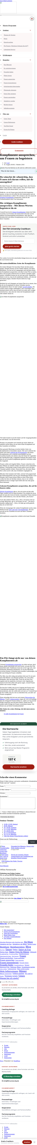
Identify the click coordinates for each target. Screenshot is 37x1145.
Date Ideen (2, 949)
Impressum (7, 1054)
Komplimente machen (28, 967)
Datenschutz (8, 1058)
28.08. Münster (8, 826)
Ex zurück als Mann (13, 954)
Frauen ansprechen (9, 79)
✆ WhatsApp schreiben (12, 995)
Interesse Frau (4, 967)
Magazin (6, 1047)
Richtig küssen (8, 104)
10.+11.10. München (10, 834)
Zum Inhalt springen (6, 1)
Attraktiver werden (9, 101)
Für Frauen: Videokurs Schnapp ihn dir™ (16, 46)
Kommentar (4, 796)
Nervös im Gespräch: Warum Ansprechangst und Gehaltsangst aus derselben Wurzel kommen (22, 856)
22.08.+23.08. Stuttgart (11, 824)
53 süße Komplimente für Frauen (14, 714)
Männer (23, 971)
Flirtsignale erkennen (10, 90)
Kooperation (16, 1027)
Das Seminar (7, 938)
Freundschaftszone (19, 965)
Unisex (21, 976)
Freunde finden (24, 963)
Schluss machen (18, 973)
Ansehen (27, 1142)
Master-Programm (9, 25)
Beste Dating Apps (9, 935)
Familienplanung (24, 954)
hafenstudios (13, 1042)
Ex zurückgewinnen (10, 68)
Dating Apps (4, 952)
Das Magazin (8, 64)
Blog (28, 946)
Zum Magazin (4, 866)
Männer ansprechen (6, 973)
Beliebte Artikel (32, 944)
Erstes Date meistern (10, 93)
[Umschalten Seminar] (30, 30)
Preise (5, 38)
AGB (5, 1056)
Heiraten (27, 965)
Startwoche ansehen (18, 767)
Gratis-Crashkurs (17, 142)
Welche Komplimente (6, 491)
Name (2, 786)
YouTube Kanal (8, 126)
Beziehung (4, 947)
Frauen (23, 956)
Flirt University (15, 956)
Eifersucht (33, 952)
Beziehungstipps (17, 947)
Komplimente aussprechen (13, 664)
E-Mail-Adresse (5, 789)
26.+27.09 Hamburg (10, 832)
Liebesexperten (14, 699)
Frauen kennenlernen (10, 83)
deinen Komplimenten (19, 212)
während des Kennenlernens (18, 452)
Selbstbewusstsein (9, 108)
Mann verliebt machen (23, 969)
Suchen (32, 842)
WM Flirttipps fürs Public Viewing (12, 861)
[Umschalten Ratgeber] (30, 60)
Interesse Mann (15, 967)
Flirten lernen (8, 75)
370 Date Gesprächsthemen (12, 936)
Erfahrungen (7, 55)
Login (5, 135)
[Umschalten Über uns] (30, 114)
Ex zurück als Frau (4, 954)
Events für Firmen (9, 129)
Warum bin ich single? (9, 978)
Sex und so (29, 973)
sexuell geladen (27, 287)
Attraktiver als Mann (19, 944)
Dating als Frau (24, 949)
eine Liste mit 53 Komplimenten (18, 509)
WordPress (17, 1061)
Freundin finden (8, 72)
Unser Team (7, 118)
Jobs (5, 1049)
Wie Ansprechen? (9, 930)
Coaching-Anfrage (18, 1011)
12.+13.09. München (10, 829)
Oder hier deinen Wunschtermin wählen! (16, 836)
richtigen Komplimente (7, 197)
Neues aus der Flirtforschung (8, 839)
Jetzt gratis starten (12, 246)
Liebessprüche (12, 969)
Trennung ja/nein (11, 976)
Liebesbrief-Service (9, 49)
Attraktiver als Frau (6, 944)
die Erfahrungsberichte (10, 886)
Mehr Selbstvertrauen (9, 971)
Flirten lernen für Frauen (5, 956)
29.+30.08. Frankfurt (10, 827)
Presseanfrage (11, 1020)
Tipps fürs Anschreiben (11, 933)
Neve (1, 1061)
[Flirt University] (18, 8)
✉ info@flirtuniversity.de (10, 999)
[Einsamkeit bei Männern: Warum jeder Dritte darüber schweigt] (4, 849)
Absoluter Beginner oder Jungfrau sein (11, 942)
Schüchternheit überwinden (12, 86)
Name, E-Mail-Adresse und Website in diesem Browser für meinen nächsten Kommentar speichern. (17, 812)
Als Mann (28, 942)
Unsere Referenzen (9, 122)
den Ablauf (17, 898)
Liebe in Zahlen (3, 969)
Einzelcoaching (8, 42)
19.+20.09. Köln (9, 831)
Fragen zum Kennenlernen (12, 931)
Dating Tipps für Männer (19, 952)
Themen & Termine (9, 35)
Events (6, 1045)
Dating (9, 949)
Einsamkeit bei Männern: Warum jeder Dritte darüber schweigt (22, 847)
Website (2, 793)
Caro (7, 163)
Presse (6, 1050)
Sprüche (2, 976)
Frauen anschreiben (9, 97)
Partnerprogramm (16, 1034)
